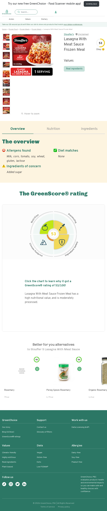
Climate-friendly (9, 452)
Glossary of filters (44, 432)
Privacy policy (64, 507)
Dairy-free (76, 452)
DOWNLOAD (91, 4)
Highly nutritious (9, 457)
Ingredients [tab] (89, 129)
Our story (6, 427)
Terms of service (47, 507)
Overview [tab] (17, 129)
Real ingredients (74, 68)
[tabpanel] (53, 155)
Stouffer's (69, 34)
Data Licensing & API (80, 427)
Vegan (39, 452)
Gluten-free (42, 457)
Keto (39, 462)
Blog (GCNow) (8, 432)
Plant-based (7, 467)
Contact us (41, 427)
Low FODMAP (42, 467)
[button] (26, 12)
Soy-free (75, 457)
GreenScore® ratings (11, 437)
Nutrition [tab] (53, 129)
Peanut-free (77, 462)
